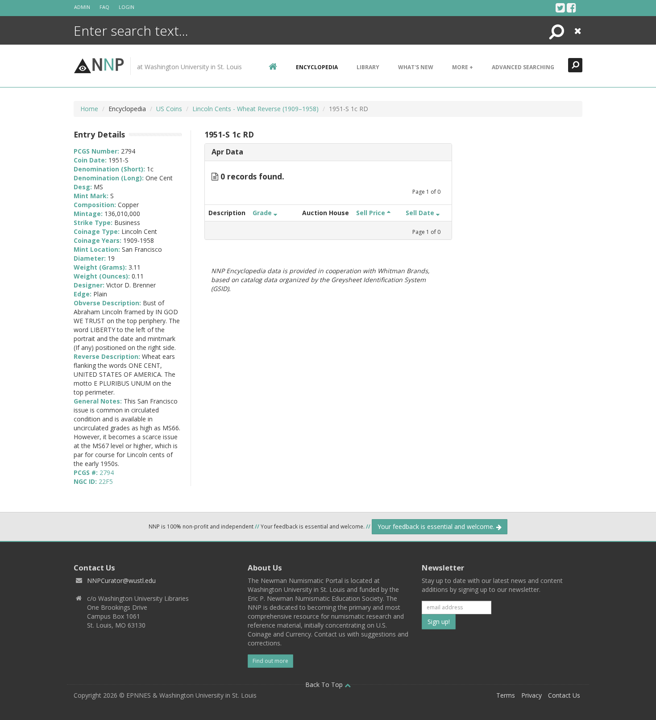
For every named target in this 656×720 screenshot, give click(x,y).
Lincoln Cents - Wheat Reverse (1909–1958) (255, 108)
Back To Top (325, 684)
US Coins (169, 108)
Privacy (531, 695)
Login (126, 7)
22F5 (106, 481)
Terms (505, 695)
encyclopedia (317, 67)
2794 (107, 472)
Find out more (270, 661)
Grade (263, 212)
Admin (82, 7)
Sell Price (371, 212)
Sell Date (421, 212)
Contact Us (564, 695)
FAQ (104, 7)
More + (462, 67)
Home (89, 108)
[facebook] (571, 7)
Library (368, 67)
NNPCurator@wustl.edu (121, 580)
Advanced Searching (523, 67)
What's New (415, 67)
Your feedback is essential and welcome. (437, 526)
